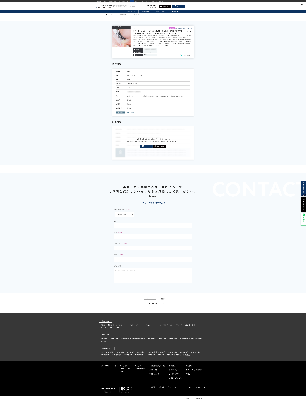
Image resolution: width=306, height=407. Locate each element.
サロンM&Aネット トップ (108, 366)
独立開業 (111, 1)
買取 (156, 1)
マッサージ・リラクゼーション (164, 325)
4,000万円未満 (128, 354)
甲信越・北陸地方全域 (138, 338)
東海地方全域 (151, 338)
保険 (136, 1)
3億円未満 (170, 354)
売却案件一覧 (160, 11)
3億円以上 (179, 354)
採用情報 (161, 387)
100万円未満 (109, 352)
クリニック (179, 325)
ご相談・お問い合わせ (176, 378)
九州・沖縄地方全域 (196, 338)
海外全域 (103, 341)
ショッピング (100, 1)
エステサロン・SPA (120, 325)
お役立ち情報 (153, 370)
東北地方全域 (114, 338)
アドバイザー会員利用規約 (194, 370)
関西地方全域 (162, 338)
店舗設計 (123, 1)
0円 (102, 352)
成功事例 (175, 11)
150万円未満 (120, 352)
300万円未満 (140, 352)
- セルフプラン (124, 371)
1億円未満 (161, 354)
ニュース (147, 1)
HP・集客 (152, 1)
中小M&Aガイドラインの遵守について (194, 387)
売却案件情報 (123, 14)
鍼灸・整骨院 (189, 325)
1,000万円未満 (172, 352)
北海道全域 (104, 338)
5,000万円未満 (139, 354)
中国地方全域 (173, 338)
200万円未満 (130, 352)
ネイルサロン (148, 325)
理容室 (110, 325)
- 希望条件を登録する (140, 368)
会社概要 (153, 387)
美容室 (103, 325)
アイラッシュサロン (135, 325)
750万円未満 (161, 352)
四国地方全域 (184, 338)
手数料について (154, 374)
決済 (143, 1)
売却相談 (172, 366)
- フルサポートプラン (125, 368)
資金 (115, 1)
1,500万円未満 (184, 352)
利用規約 (189, 366)
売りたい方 (131, 11)
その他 (117, 327)
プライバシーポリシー (150, 299)
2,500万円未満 (105, 354)
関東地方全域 (125, 338)
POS (139, 1)
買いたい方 (145, 11)
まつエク (164, 1)
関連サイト (189, 374)
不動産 (119, 1)
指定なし (187, 354)
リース (128, 1)
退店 (160, 1)
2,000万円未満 (195, 352)
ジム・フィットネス (106, 327)
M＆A (132, 1)
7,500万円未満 (151, 354)
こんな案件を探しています (157, 366)
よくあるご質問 (174, 374)
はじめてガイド (174, 370)
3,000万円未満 (116, 354)
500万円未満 (151, 352)
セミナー (106, 1)
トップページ (111, 14)
